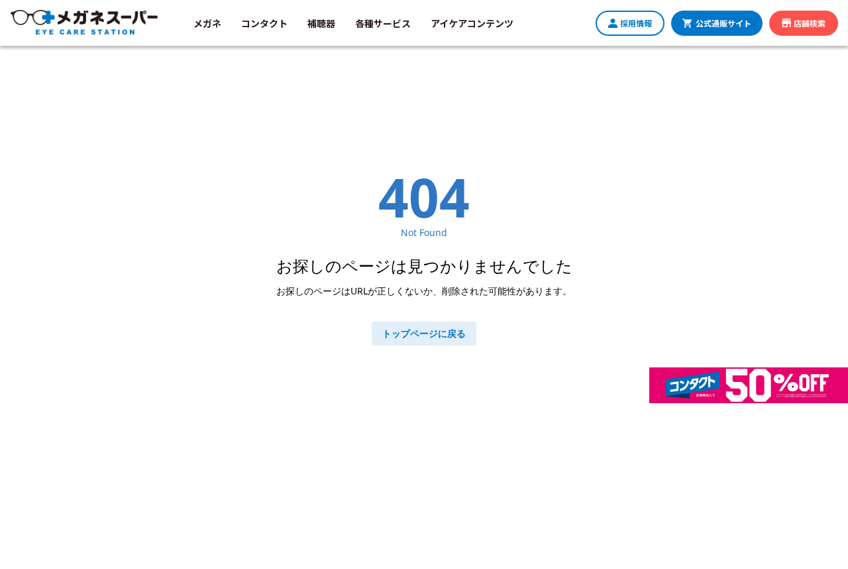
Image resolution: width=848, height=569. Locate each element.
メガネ (207, 23)
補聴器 (321, 23)
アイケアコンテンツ (472, 23)
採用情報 (636, 23)
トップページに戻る (424, 333)
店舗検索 (809, 23)
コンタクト (264, 23)
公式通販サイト (723, 23)
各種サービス (383, 23)
